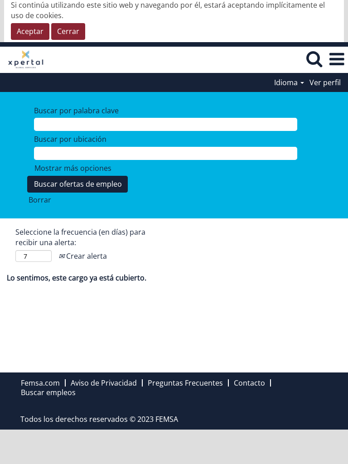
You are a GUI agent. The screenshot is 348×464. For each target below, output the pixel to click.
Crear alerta (85, 256)
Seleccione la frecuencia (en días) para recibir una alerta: (80, 237)
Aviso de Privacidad (104, 383)
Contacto (249, 383)
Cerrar (68, 31)
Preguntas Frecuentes (185, 383)
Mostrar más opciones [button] (72, 168)
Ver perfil (325, 82)
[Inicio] (22, 58)
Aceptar (30, 31)
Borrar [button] (40, 200)
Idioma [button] (287, 82)
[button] (336, 59)
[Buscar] (314, 59)
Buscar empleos (48, 392)
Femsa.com (40, 383)
